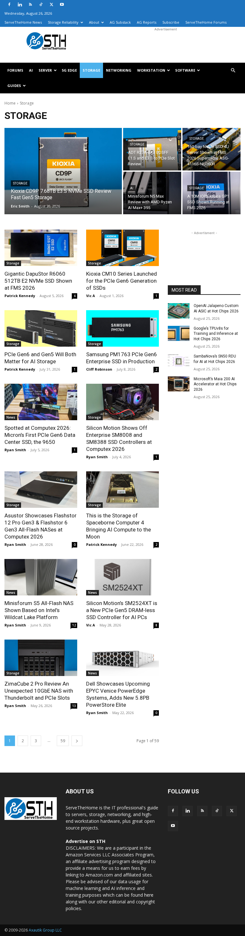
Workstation (151, 70)
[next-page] (76, 740)
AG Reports (146, 22)
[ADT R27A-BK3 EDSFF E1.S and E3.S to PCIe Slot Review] (152, 149)
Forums (15, 70)
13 (74, 706)
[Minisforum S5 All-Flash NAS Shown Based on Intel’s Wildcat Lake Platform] (40, 577)
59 (63, 740)
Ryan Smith (15, 449)
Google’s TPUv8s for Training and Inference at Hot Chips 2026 (216, 334)
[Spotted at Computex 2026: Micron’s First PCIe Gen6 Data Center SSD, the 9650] (40, 402)
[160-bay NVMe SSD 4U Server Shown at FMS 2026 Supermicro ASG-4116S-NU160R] (211, 149)
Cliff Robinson (99, 369)
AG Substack (120, 22)
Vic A (90, 295)
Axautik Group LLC (45, 930)
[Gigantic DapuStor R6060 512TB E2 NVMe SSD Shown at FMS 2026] (40, 248)
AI (31, 70)
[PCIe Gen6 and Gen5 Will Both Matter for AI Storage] (40, 328)
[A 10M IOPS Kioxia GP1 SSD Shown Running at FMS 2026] (211, 193)
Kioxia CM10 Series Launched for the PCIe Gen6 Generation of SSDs (121, 281)
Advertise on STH (85, 841)
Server (45, 70)
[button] (233, 70)
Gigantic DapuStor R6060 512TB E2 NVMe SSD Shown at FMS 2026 (38, 281)
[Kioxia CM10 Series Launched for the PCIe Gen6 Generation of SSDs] (122, 248)
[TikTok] (41, 4)
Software (185, 70)
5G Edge (69, 70)
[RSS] (30, 4)
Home (10, 103)
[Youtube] (62, 4)
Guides (14, 85)
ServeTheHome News (23, 22)
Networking (118, 70)
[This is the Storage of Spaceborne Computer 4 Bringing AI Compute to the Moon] (122, 489)
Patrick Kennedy (19, 295)
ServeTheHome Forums (205, 22)
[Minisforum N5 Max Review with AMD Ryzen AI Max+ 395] (152, 193)
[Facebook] (9, 4)
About (94, 22)
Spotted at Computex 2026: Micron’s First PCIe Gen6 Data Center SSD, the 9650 (39, 435)
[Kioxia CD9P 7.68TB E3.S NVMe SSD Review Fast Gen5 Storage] (63, 171)
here (148, 895)
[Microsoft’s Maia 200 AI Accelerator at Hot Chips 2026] (178, 384)
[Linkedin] (20, 4)
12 (74, 625)
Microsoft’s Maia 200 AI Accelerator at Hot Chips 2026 (215, 384)
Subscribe (170, 22)
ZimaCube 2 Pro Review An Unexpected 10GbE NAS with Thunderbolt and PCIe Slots (38, 690)
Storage (91, 70)
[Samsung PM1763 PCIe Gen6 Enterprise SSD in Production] (122, 328)
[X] (51, 4)
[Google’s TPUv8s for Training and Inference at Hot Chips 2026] (178, 333)
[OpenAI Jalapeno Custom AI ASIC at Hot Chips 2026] (178, 311)
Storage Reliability (63, 22)
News (10, 417)
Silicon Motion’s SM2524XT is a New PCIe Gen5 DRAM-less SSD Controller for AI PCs (121, 610)
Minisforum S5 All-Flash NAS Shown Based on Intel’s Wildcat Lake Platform (38, 610)
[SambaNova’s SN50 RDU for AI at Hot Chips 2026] (178, 361)
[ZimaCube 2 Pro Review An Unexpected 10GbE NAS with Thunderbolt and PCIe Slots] (40, 658)
